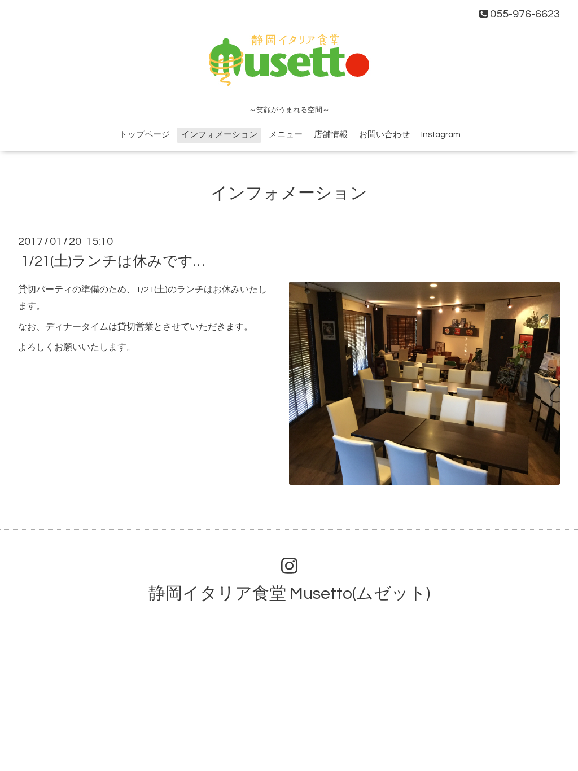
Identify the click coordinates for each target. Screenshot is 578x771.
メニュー (286, 134)
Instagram (441, 134)
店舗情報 (331, 134)
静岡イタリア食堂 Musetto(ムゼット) (289, 593)
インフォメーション (219, 134)
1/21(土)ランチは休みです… (112, 261)
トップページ (144, 134)
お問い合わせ (384, 134)
